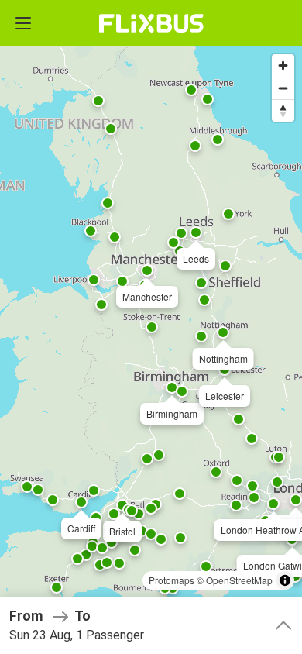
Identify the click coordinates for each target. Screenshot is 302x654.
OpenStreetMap (239, 580)
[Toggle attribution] (285, 580)
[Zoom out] (283, 88)
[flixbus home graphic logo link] (151, 23)
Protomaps (171, 580)
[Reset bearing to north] (283, 110)
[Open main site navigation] (23, 23)
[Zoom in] (283, 65)
